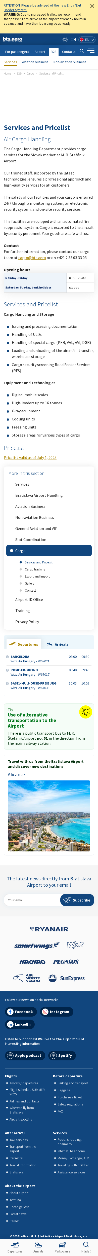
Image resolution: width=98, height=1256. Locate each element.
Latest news (18, 1214)
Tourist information (23, 1165)
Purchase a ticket (70, 1097)
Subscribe (81, 900)
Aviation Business (30, 506)
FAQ (60, 1111)
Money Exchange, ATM (73, 1158)
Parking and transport (73, 1083)
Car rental (16, 1158)
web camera (73, 39)
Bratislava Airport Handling (39, 495)
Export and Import (37, 576)
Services (10, 62)
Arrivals (38, 1251)
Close (92, 6)
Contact (30, 590)
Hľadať (85, 1251)
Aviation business (35, 62)
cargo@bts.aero (32, 257)
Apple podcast (28, 1055)
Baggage (64, 1090)
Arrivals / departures (24, 1083)
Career (14, 1221)
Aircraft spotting (21, 1119)
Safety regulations (70, 1104)
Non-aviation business (70, 62)
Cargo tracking (35, 569)
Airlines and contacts (24, 1101)
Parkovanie (62, 1251)
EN (87, 39)
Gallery (29, 583)
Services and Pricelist (39, 562)
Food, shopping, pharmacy (70, 1141)
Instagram (59, 1011)
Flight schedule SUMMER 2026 (27, 1091)
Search (81, 51)
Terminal (16, 1200)
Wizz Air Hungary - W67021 (30, 658)
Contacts (69, 51)
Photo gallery (19, 1207)
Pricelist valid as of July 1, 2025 (30, 457)
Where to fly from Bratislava (22, 1110)
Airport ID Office (29, 599)
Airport (40, 51)
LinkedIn (23, 1024)
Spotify (65, 1055)
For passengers (17, 51)
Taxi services (19, 1140)
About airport (19, 1193)
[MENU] (90, 51)
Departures (15, 1251)
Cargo (20, 550)
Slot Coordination (30, 539)
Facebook (24, 1011)
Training (22, 610)
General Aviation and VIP (36, 528)
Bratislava (16, 1172)
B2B (54, 51)
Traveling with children (73, 1165)
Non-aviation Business (34, 517)
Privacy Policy (27, 621)
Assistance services (71, 1172)
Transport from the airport (23, 1148)
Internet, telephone (71, 1151)
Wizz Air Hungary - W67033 (34, 685)
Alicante (16, 774)
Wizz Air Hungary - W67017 (30, 672)
